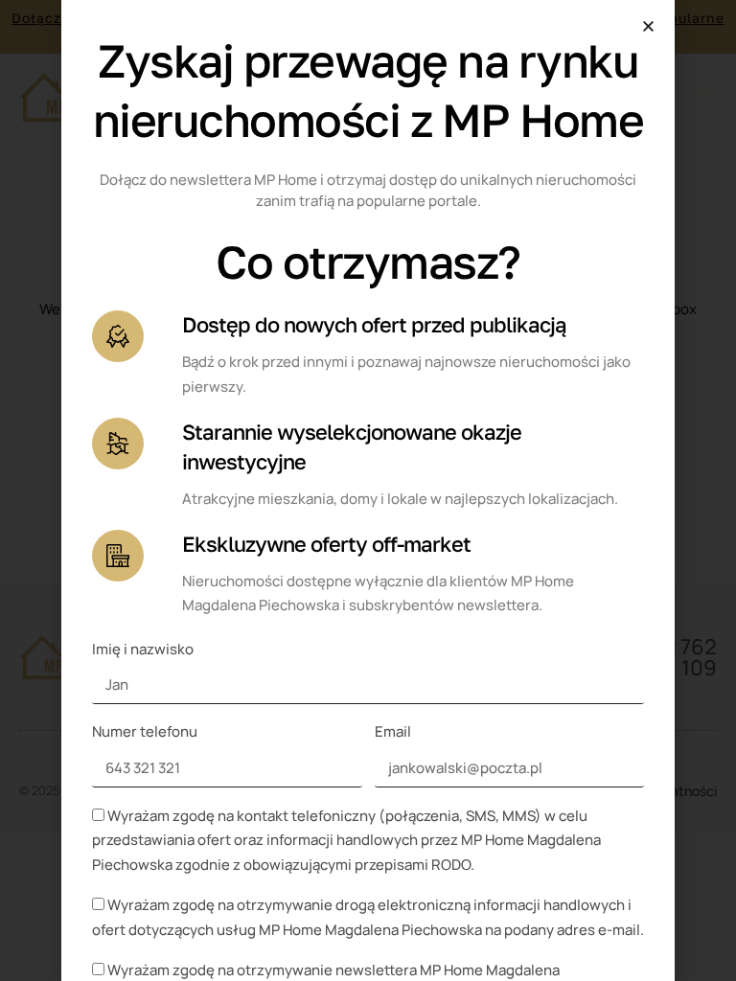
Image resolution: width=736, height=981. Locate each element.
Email (393, 731)
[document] (368, 490)
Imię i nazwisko (143, 649)
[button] (648, 26)
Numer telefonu (144, 731)
